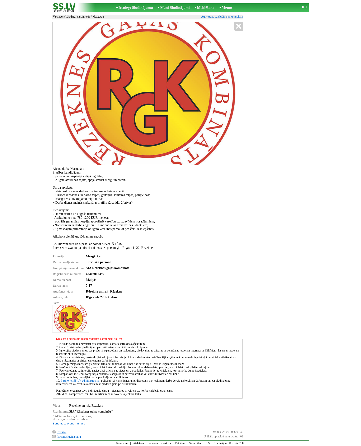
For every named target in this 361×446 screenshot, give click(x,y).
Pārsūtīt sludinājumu (69, 436)
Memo (227, 7)
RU (304, 7)
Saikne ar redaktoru (159, 443)
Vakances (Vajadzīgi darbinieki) (71, 16)
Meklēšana (205, 7)
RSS (207, 443)
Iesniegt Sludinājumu (135, 7)
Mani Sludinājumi (175, 7)
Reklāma (180, 443)
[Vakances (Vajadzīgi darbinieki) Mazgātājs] (70, 318)
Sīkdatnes (138, 443)
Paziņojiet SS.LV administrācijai (80, 380)
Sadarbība (195, 443)
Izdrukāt (61, 432)
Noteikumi (122, 443)
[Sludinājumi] (64, 8)
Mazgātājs (98, 16)
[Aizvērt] (238, 26)
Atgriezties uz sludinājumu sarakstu (222, 16)
